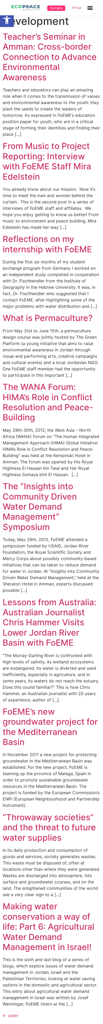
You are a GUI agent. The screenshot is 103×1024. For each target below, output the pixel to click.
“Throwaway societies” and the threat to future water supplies (49, 827)
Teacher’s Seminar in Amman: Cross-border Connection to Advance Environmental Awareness (50, 56)
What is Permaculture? (48, 318)
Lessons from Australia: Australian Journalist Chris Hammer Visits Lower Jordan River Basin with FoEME (49, 622)
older (10, 1015)
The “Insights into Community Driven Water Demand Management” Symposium (40, 506)
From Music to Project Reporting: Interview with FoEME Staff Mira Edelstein (47, 161)
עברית (76, 8)
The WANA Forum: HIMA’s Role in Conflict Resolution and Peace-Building (48, 402)
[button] (7, 20)
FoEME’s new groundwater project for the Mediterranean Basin (50, 726)
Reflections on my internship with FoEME (47, 244)
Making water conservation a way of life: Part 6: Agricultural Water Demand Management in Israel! (48, 926)
